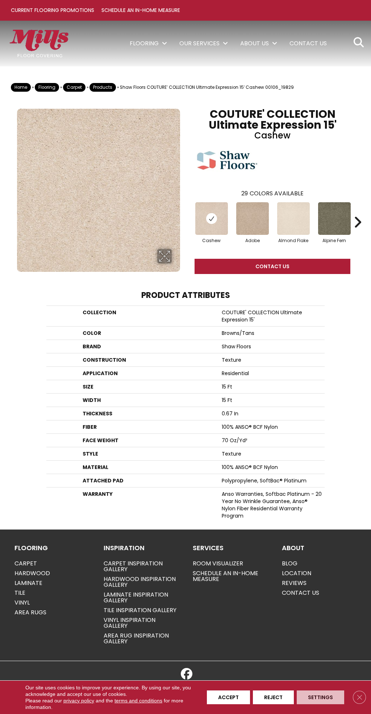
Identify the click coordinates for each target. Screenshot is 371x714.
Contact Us (272, 266)
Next (357, 211)
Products (102, 87)
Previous (187, 211)
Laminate (28, 583)
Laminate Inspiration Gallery (136, 597)
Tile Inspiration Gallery (140, 610)
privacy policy (78, 700)
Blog (289, 563)
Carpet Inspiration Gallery (133, 566)
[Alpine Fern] (334, 218)
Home (20, 87)
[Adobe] (252, 218)
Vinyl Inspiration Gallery (129, 623)
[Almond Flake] (293, 218)
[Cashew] (211, 218)
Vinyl (22, 602)
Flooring (46, 87)
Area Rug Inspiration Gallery (136, 638)
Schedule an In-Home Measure (140, 10)
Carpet (74, 87)
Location (296, 573)
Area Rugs (30, 612)
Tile (19, 593)
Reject (273, 697)
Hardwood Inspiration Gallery (140, 582)
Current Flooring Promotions (52, 10)
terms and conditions (138, 700)
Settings (320, 697)
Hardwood (32, 573)
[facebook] (186, 674)
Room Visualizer (218, 563)
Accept (228, 697)
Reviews (294, 583)
